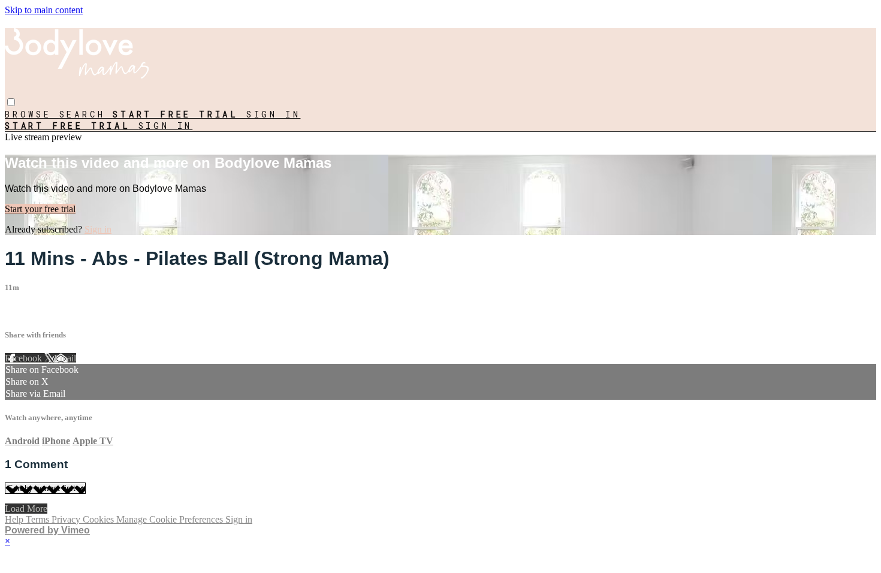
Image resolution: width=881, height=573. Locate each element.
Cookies (99, 519)
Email (65, 358)
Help (15, 519)
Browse (32, 114)
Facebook (24, 358)
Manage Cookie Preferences (170, 519)
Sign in (273, 114)
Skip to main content (44, 10)
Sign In (165, 125)
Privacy (67, 519)
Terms (39, 519)
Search (86, 114)
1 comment (26, 311)
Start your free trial (40, 209)
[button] (11, 102)
